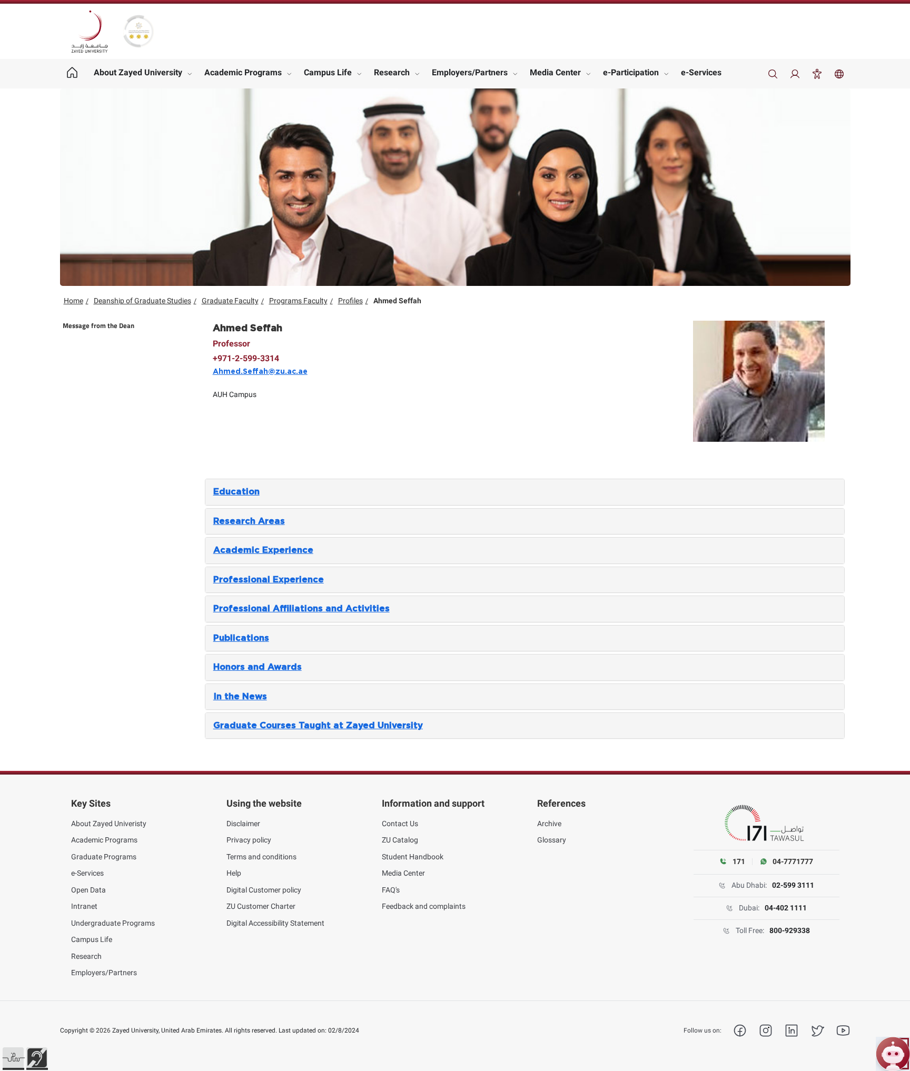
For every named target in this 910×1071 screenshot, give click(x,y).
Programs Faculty (298, 300)
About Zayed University (138, 72)
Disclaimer (243, 823)
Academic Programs (243, 72)
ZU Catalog (400, 840)
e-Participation (631, 72)
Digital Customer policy (263, 890)
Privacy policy (248, 840)
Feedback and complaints (424, 906)
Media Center (555, 72)
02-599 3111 (793, 885)
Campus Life (328, 72)
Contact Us (400, 823)
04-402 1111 (786, 908)
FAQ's (391, 890)
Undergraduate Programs (113, 923)
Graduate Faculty (230, 300)
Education (236, 492)
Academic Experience (263, 550)
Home (73, 300)
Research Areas (249, 521)
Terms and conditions (261, 856)
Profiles (350, 300)
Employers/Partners (470, 72)
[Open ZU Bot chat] (893, 1054)
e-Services (701, 72)
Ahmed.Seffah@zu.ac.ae (260, 371)
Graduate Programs (103, 856)
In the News (240, 696)
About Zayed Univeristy (108, 823)
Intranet (84, 906)
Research (392, 72)
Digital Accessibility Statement (275, 923)
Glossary (551, 840)
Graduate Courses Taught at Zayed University (318, 725)
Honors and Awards (257, 667)
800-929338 (789, 930)
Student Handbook (412, 856)
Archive (549, 823)
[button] (13, 1057)
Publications (241, 638)
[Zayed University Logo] (89, 31)
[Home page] (72, 73)
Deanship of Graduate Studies (142, 300)
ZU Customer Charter (260, 906)
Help (233, 873)
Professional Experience (268, 580)
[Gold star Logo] (138, 31)
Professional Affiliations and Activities (301, 608)
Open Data (88, 890)
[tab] (525, 491)
